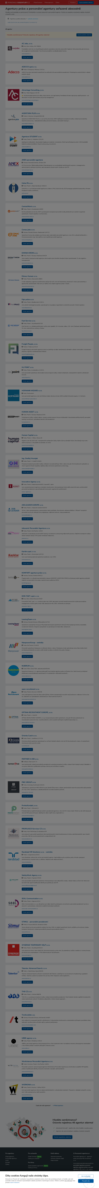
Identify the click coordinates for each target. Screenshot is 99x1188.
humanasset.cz (26, 422)
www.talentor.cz (26, 978)
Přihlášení (73, 2)
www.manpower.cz (27, 653)
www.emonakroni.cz (27, 263)
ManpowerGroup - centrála (32, 642)
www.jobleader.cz (27, 515)
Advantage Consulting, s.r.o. (33, 90)
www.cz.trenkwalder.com (29, 1025)
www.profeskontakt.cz (28, 815)
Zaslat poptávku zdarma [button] (85, 2)
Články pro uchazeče (33, 1158)
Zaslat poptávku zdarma (84, 35)
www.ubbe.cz (25, 1048)
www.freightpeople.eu (28, 354)
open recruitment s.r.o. (30, 689)
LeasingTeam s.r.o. (29, 619)
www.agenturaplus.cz (28, 123)
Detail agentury (27, 57)
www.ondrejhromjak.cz (28, 468)
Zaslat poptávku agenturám (35, 1166)
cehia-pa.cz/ (25, 193)
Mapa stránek (54, 1160)
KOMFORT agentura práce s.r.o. (34, 573)
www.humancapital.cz (28, 445)
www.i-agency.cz (26, 492)
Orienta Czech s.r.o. (29, 736)
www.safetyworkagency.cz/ (29, 885)
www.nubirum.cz (26, 676)
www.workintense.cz (27, 1071)
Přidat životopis (38, 2)
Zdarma (39, 1156)
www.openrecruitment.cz (29, 699)
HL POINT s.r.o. (28, 367)
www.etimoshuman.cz (28, 286)
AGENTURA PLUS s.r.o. (31, 113)
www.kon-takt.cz (26, 606)
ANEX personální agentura (32, 160)
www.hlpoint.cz (26, 377)
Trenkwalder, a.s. (28, 1015)
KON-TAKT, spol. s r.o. (30, 596)
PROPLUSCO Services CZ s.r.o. (34, 829)
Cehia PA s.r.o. (27, 183)
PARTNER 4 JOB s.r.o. (30, 759)
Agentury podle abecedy (18, 19)
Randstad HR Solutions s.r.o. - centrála (37, 852)
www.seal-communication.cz (30, 909)
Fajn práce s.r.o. (28, 299)
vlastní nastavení (14, 1182)
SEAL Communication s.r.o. (32, 898)
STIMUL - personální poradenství (35, 922)
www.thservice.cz (26, 1002)
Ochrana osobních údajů (57, 1158)
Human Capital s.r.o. (30, 435)
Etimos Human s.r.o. (29, 276)
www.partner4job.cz (27, 769)
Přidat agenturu (49, 2)
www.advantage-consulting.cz (30, 100)
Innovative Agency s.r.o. (31, 482)
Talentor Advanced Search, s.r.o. (34, 968)
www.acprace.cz (26, 54)
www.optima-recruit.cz (28, 722)
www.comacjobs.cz (27, 240)
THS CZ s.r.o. (27, 991)
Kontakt (7, 1162)
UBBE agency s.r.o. (29, 1038)
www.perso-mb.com (27, 792)
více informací (68, 1181)
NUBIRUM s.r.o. (28, 666)
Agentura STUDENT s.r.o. (32, 136)
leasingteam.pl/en (27, 629)
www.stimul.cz (26, 932)
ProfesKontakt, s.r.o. (30, 805)
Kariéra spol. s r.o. (29, 551)
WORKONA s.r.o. (28, 1085)
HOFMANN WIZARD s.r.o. (32, 390)
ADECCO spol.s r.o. (29, 67)
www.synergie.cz (26, 955)
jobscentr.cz (25, 538)
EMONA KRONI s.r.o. (30, 253)
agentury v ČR (77, 1169)
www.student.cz (26, 147)
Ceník (7, 1160)
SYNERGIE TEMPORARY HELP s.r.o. (36, 945)
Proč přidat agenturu (11, 1158)
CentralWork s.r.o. (29, 206)
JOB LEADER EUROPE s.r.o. (32, 505)
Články (57, 2)
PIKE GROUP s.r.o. (29, 782)
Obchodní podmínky (56, 1156)
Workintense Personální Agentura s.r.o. (37, 1061)
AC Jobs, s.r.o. (27, 43)
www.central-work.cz (28, 216)
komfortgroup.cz (26, 583)
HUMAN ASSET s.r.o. (30, 412)
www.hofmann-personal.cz (29, 399)
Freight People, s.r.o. (30, 344)
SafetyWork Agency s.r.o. (32, 875)
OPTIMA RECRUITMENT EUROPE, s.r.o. (37, 712)
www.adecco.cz (26, 77)
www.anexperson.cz (27, 170)
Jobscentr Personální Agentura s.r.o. (36, 528)
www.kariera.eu (26, 560)
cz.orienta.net (25, 746)
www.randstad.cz (26, 862)
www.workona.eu (26, 1095)
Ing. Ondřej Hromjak (30, 458)
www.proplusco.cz (27, 839)
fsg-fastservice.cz (26, 331)
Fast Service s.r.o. (29, 321)
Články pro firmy (32, 1168)
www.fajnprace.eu (27, 308)
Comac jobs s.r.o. (28, 230)
